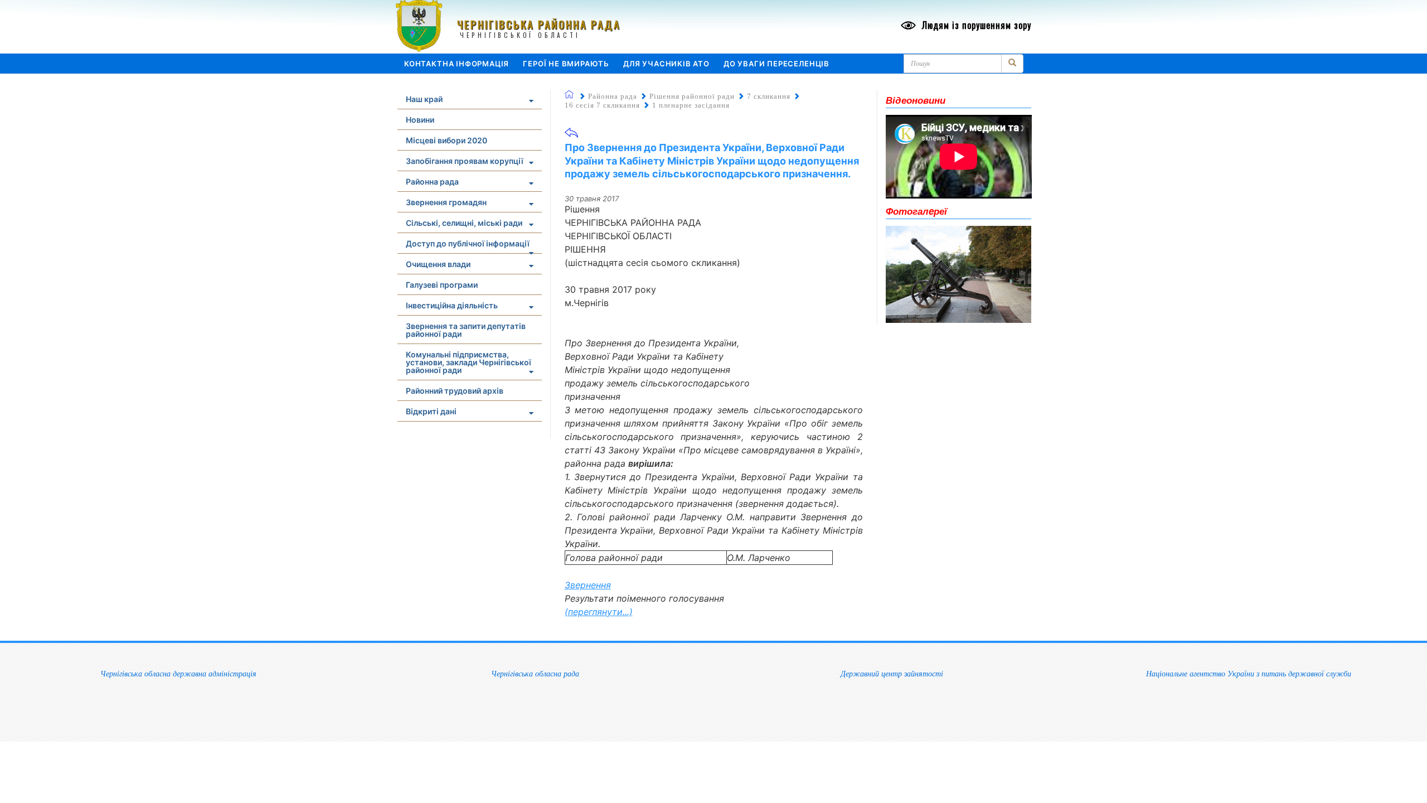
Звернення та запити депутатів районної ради (466, 329)
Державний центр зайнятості (892, 673)
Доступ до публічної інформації (468, 243)
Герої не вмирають (566, 63)
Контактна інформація (456, 63)
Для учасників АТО (666, 63)
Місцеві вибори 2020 (446, 140)
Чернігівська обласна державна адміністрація (178, 673)
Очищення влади (438, 264)
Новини (420, 119)
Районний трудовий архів (454, 390)
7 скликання (768, 96)
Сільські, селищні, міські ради (464, 223)
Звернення (588, 585)
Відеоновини (915, 100)
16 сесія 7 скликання (602, 105)
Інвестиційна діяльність (452, 305)
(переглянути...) (599, 611)
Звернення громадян (446, 202)
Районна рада (432, 181)
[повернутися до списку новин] (571, 136)
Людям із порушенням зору (975, 25)
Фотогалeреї (916, 210)
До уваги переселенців (776, 63)
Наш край (424, 99)
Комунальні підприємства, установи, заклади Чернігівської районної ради (468, 362)
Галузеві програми (442, 284)
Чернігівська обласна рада (535, 673)
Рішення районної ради (692, 96)
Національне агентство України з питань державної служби (1248, 673)
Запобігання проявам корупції (464, 161)
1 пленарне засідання (691, 105)
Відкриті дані (431, 411)
